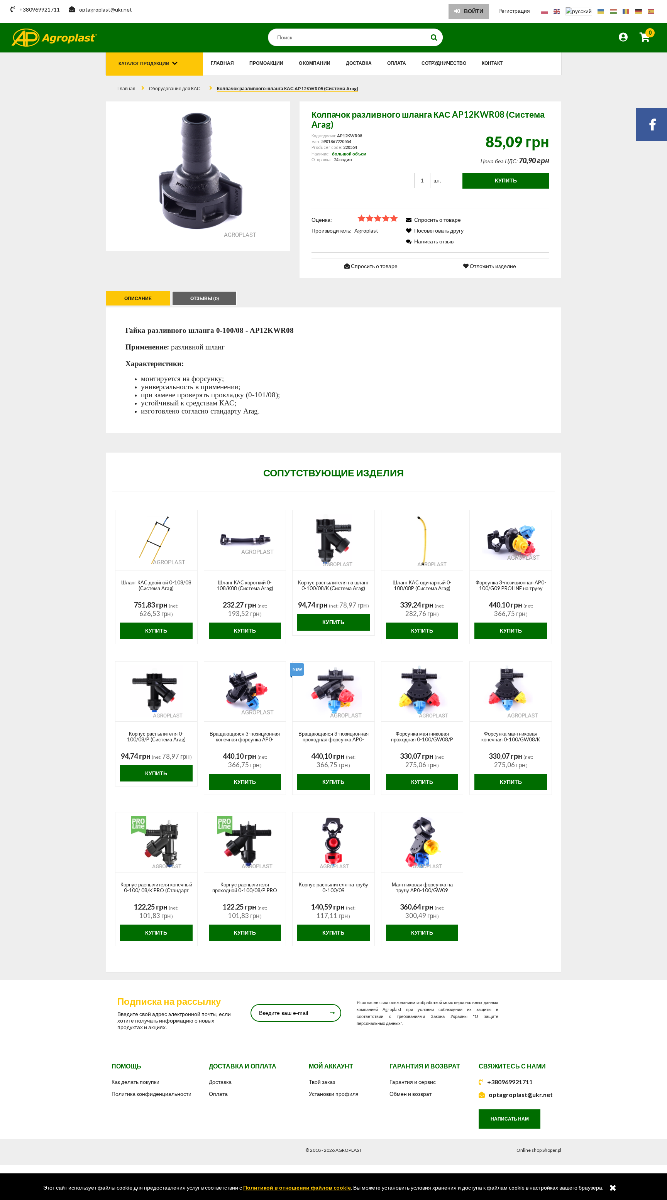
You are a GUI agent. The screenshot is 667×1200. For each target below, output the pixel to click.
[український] (600, 10)
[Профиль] (623, 38)
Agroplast (366, 230)
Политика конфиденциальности (151, 1093)
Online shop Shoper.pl (538, 1150)
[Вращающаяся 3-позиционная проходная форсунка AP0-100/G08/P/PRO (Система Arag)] (333, 692)
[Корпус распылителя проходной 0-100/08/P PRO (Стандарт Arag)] (245, 842)
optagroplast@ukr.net (521, 1094)
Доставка (220, 1081)
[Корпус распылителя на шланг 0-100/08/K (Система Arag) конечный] (333, 540)
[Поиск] (434, 37)
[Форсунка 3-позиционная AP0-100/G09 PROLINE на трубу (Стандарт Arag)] (511, 540)
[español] (651, 10)
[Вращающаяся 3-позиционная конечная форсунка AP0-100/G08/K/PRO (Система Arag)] (245, 692)
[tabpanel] (333, 370)
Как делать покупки (135, 1081)
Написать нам (510, 1119)
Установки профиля (334, 1093)
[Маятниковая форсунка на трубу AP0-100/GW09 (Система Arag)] (422, 842)
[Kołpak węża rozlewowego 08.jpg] (197, 176)
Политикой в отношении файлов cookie (297, 1187)
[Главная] (54, 38)
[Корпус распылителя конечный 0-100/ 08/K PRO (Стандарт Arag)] (156, 842)
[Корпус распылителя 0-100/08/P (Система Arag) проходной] (156, 692)
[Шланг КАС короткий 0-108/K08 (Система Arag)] (245, 540)
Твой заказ (322, 1081)
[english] (556, 10)
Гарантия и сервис (412, 1081)
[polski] (544, 10)
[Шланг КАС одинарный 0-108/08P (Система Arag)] (422, 540)
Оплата (218, 1093)
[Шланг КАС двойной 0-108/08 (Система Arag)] (156, 540)
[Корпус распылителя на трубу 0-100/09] (333, 842)
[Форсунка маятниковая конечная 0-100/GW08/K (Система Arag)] (511, 692)
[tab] (139, 298)
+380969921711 (510, 1081)
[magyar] (613, 10)
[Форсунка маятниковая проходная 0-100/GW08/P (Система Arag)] (422, 692)
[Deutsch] (638, 10)
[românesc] (626, 10)
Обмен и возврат (410, 1093)
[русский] (578, 10)
